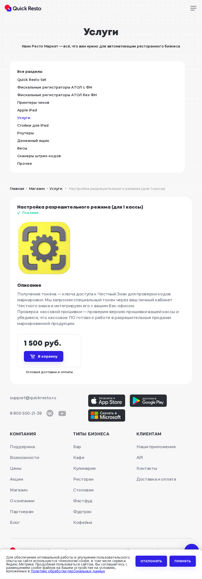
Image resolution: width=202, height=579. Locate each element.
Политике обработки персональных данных (68, 571)
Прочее (24, 163)
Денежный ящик (33, 140)
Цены (15, 468)
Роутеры (25, 133)
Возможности (24, 457)
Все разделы (29, 71)
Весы (22, 148)
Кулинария (84, 468)
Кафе (78, 457)
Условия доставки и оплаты (49, 372)
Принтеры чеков (33, 102)
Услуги (23, 118)
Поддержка (22, 446)
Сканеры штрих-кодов (39, 156)
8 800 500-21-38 (26, 413)
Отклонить (151, 561)
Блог (15, 522)
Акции (16, 479)
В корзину (48, 356)
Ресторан (83, 479)
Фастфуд (82, 501)
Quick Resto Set (31, 79)
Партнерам (22, 511)
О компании (22, 501)
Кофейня (82, 522)
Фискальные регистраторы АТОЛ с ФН (54, 87)
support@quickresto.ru (33, 398)
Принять (182, 561)
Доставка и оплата (156, 479)
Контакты (146, 468)
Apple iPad (27, 110)
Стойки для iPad (33, 125)
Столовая (83, 490)
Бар (77, 446)
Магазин (37, 188)
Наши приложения (155, 446)
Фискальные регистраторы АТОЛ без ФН (57, 95)
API (139, 457)
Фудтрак (82, 511)
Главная (17, 188)
